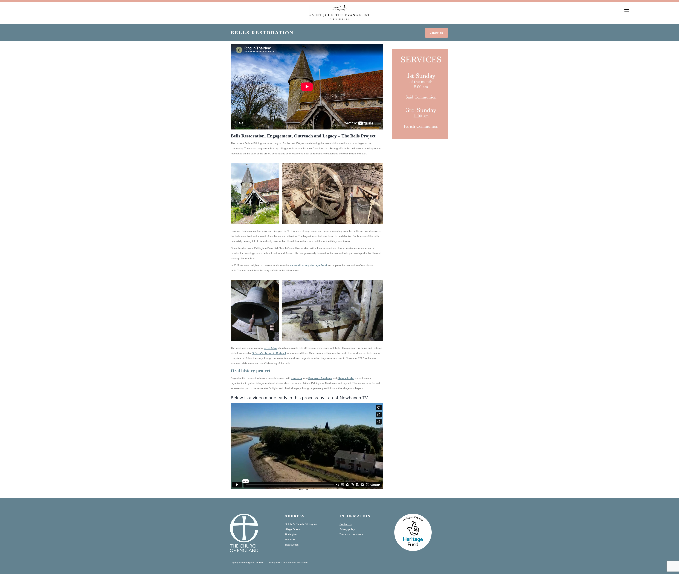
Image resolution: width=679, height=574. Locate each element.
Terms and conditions (351, 534)
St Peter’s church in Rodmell (269, 353)
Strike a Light (346, 378)
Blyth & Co (270, 348)
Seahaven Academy (320, 378)
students (296, 378)
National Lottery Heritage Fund (308, 265)
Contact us (436, 32)
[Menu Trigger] (626, 11)
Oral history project (251, 370)
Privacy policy (347, 529)
